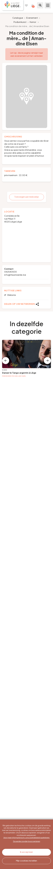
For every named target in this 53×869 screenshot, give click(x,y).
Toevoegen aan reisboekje (26, 196)
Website (11, 295)
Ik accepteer (26, 852)
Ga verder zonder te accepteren (26, 841)
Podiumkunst (20, 22)
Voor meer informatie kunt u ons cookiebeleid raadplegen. (26, 838)
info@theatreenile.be (15, 274)
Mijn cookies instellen (26, 860)
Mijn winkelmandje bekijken (32, 5)
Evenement (32, 17)
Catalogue (17, 17)
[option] (26, 96)
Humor (33, 22)
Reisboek (26, 5)
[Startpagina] (12, 5)
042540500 (10, 271)
